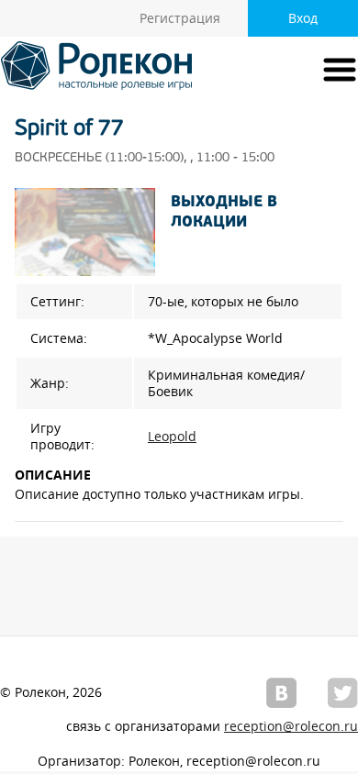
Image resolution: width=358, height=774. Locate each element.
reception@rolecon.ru (291, 726)
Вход (303, 18)
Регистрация (180, 18)
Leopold (172, 436)
